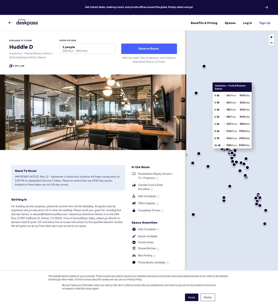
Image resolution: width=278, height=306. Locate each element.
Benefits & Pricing (204, 23)
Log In (247, 23)
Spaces (230, 23)
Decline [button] (208, 297)
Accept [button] (191, 297)
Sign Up (264, 23)
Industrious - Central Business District (30, 53)
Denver (27, 57)
